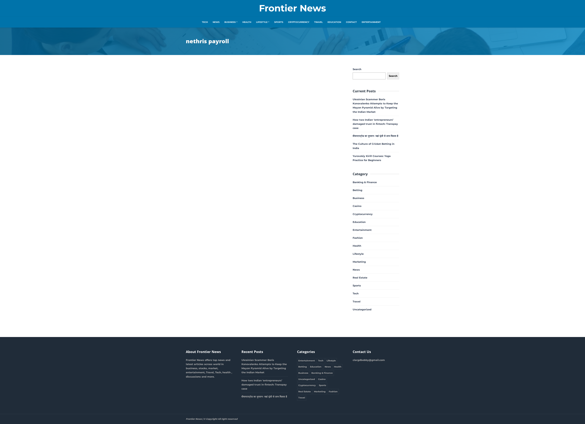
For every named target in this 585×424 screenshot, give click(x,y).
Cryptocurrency (298, 22)
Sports (278, 22)
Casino (357, 206)
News (216, 22)
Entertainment (371, 22)
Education (334, 22)
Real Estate (360, 277)
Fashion (358, 237)
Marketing (359, 261)
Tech (205, 22)
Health (246, 22)
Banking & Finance (365, 182)
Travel (318, 22)
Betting (357, 190)
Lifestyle (262, 22)
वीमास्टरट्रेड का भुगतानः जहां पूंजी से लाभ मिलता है (375, 136)
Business (230, 22)
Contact (351, 22)
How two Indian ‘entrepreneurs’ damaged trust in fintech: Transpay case (375, 124)
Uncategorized (362, 309)
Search (357, 69)
